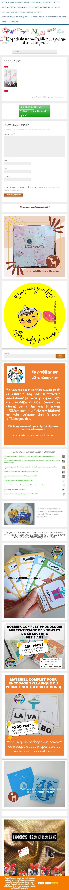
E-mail (6, 169)
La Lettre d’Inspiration (37, 17)
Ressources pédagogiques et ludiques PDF (15, 17)
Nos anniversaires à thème (26, 7)
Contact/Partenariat (51, 17)
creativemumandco (56, 97)
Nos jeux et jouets (53, 7)
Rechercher (7, 353)
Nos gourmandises (41, 7)
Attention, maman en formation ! (20, 2)
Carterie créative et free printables (41, 2)
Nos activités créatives (9, 7)
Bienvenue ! (5, 2)
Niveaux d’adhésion (13, 22)
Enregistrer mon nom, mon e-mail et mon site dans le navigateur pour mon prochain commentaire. (31, 188)
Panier (4, 22)
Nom (6, 161)
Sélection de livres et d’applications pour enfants (26, 12)
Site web (7, 176)
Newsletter (62, 17)
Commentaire (9, 134)
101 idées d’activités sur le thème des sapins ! (33, 111)
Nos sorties (5, 12)
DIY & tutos (57, 2)
